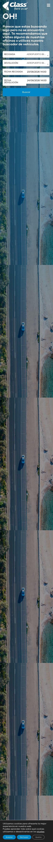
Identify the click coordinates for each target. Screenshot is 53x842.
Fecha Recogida (13, 71)
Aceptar (9, 837)
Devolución (11, 63)
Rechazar (24, 837)
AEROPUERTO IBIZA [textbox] (37, 54)
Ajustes (38, 837)
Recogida (9, 54)
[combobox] (37, 54)
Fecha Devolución (11, 81)
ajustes (40, 831)
